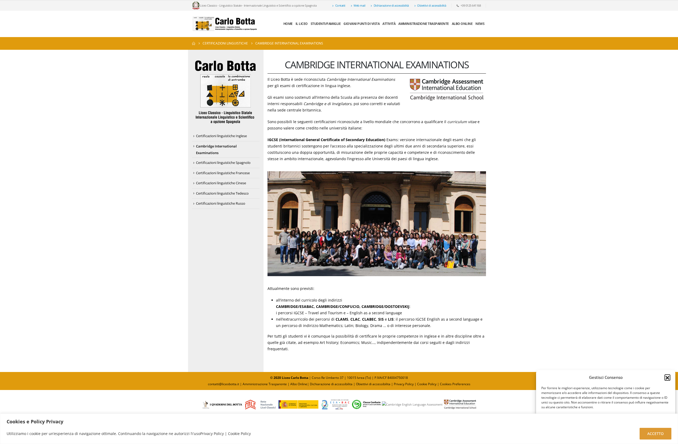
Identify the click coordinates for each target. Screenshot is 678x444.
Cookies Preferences (455, 384)
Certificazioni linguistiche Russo (220, 203)
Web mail (359, 5)
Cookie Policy (426, 384)
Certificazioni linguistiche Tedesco (222, 193)
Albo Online (298, 384)
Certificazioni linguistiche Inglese (221, 135)
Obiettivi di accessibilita (373, 384)
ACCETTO (655, 433)
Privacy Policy (404, 384)
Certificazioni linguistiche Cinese (221, 183)
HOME (288, 23)
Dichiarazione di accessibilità (391, 5)
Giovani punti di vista (362, 23)
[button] (667, 377)
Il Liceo (302, 23)
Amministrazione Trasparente (423, 23)
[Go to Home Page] (193, 43)
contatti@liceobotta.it (223, 384)
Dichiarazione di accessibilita (331, 384)
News (479, 23)
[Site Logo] (225, 24)
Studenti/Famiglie (326, 23)
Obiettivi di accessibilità (431, 5)
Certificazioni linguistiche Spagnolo (223, 162)
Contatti (340, 5)
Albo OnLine (462, 23)
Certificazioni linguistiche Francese (223, 173)
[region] (339, 429)
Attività (388, 23)
